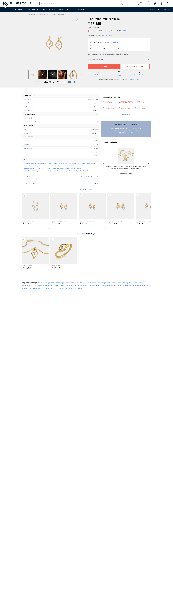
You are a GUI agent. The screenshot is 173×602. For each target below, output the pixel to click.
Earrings (51, 9)
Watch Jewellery (32, 9)
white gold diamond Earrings (61, 168)
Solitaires (69, 9)
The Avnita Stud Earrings (87, 221)
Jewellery (33, 14)
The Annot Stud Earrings (115, 221)
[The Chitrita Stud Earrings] (63, 206)
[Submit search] (41, 3)
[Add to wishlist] (77, 20)
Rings (43, 9)
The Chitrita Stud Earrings (59, 221)
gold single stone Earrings (87, 171)
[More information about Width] (28, 107)
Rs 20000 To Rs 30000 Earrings (66, 166)
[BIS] (49, 82)
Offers (166, 9)
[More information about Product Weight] (33, 110)
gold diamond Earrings (60, 171)
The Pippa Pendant (28, 265)
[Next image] (81, 74)
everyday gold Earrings (30, 168)
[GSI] (71, 82)
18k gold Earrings (82, 166)
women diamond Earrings (31, 171)
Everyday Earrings (29, 166)
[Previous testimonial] (103, 164)
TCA (124, 31)
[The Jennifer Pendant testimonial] (126, 156)
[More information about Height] (28, 103)
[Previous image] (27, 74)
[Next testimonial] (148, 164)
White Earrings (91, 163)
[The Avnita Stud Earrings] (92, 206)
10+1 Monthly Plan (135, 66)
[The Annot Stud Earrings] (120, 206)
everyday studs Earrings (44, 168)
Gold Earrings (81, 163)
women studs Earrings (46, 171)
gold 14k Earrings (74, 171)
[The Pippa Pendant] (35, 250)
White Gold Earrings (40, 163)
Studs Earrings (53, 166)
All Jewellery (80, 9)
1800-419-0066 (134, 79)
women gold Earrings (77, 168)
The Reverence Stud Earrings (145, 221)
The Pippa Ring (56, 265)
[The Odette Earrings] (35, 206)
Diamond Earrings (29, 163)
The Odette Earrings (28, 221)
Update (115, 42)
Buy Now (104, 66)
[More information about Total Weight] (32, 118)
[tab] (32, 74)
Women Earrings (52, 163)
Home (25, 14)
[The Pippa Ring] (63, 250)
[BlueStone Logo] (17, 3)
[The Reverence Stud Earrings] (149, 206)
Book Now (108, 36)
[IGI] (61, 82)
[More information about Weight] (28, 133)
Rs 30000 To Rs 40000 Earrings (67, 163)
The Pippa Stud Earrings (56, 14)
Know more (126, 114)
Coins (158, 9)
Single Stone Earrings (41, 166)
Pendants (60, 9)
